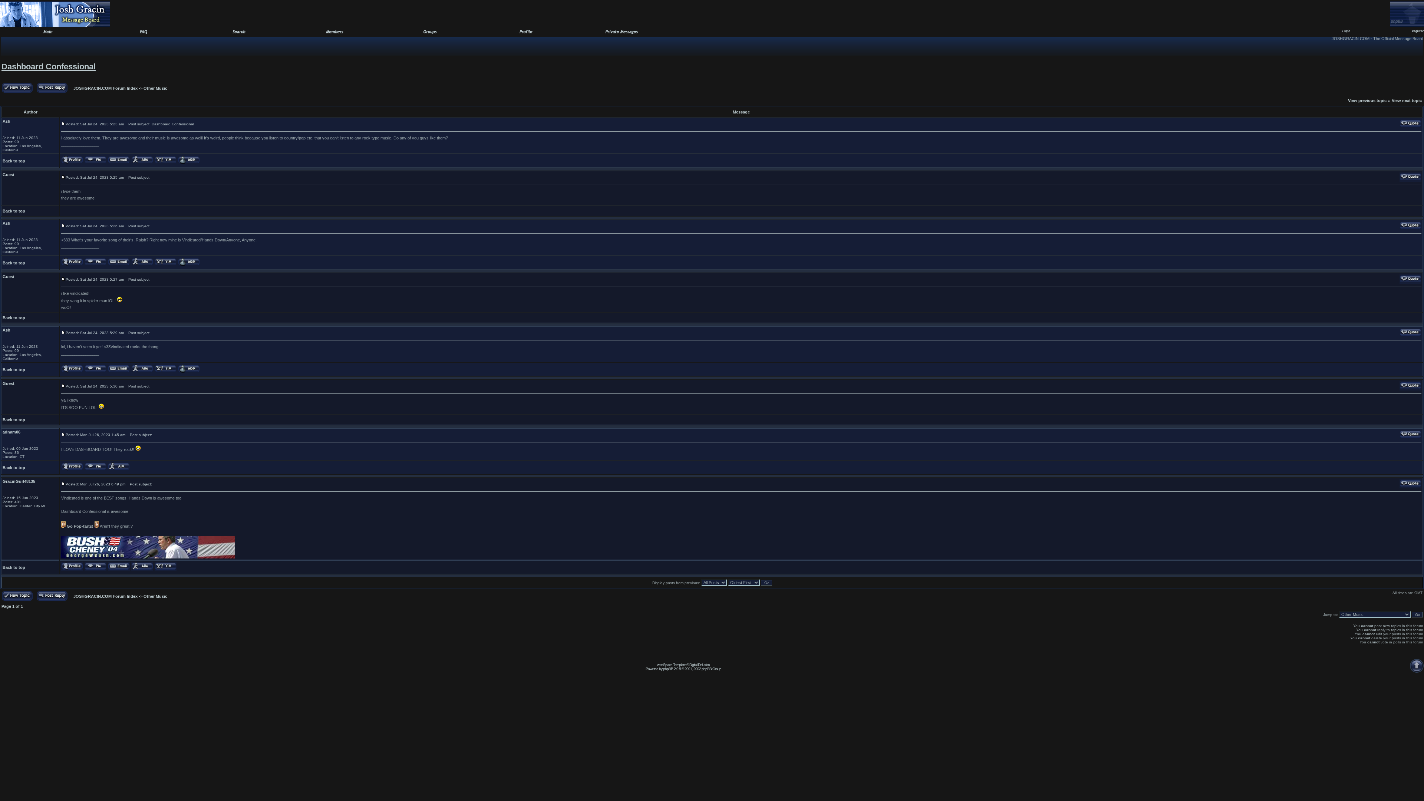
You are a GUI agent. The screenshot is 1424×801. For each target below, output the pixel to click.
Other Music (155, 88)
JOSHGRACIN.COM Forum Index (105, 88)
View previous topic (1367, 100)
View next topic (1407, 100)
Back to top (14, 161)
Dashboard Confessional (48, 66)
